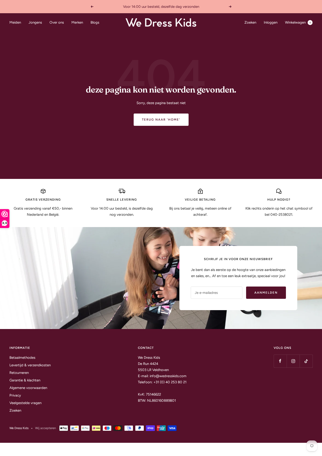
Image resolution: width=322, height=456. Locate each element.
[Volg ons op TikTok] (306, 361)
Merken (77, 22)
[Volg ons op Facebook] (280, 361)
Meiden (15, 22)
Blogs (95, 22)
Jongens (35, 22)
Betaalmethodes (22, 357)
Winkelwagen (298, 22)
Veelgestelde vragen (25, 403)
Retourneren (19, 373)
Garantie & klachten (24, 380)
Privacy (15, 395)
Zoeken (250, 22)
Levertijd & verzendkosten (30, 365)
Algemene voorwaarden (28, 388)
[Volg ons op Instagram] (293, 361)
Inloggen (270, 22)
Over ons (57, 22)
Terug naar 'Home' (161, 119)
